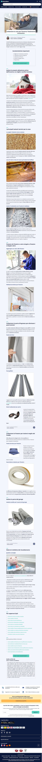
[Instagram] (7, 732)
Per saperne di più (31, 715)
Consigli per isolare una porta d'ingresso (16, 634)
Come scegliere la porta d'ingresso (15, 645)
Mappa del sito (14, 755)
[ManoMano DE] (7, 745)
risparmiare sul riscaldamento (20, 575)
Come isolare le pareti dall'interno (15, 620)
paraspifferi (8, 403)
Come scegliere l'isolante (13, 618)
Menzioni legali (20, 755)
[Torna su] (38, 745)
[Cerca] (4, 4)
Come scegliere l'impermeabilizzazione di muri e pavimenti (20, 628)
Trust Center (5, 757)
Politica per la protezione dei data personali (32, 755)
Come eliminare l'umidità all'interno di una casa (17, 643)
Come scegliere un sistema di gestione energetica (18, 630)
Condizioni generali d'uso (13, 757)
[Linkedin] (2, 732)
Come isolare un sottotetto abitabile (15, 624)
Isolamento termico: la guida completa (16, 616)
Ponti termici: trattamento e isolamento (16, 622)
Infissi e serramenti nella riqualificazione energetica (18, 649)
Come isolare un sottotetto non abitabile (16, 626)
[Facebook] (4, 732)
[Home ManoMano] (18, 1)
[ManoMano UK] (4, 745)
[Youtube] (9, 732)
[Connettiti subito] (37, 1)
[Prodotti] (1, 4)
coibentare (30, 98)
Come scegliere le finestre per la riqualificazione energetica (20, 641)
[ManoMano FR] (2, 745)
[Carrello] (40, 1)
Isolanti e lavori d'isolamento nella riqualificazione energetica (20, 647)
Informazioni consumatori (24, 757)
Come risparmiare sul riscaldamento (15, 651)
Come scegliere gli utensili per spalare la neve (17, 632)
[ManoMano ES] (9, 745)
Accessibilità (36, 757)
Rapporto (31, 757)
